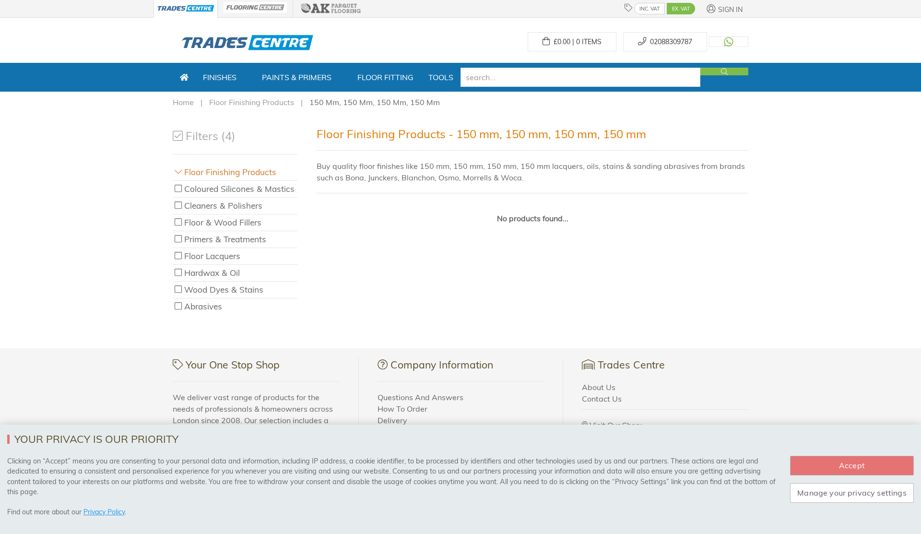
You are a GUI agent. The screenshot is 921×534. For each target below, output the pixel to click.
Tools (440, 77)
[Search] (724, 71)
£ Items (576, 41)
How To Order (402, 409)
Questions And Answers (420, 397)
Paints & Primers (296, 77)
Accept (852, 465)
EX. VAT (681, 8)
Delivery (392, 420)
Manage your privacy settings (851, 493)
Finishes (219, 77)
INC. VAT (649, 8)
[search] (580, 77)
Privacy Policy (104, 512)
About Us (598, 387)
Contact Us (602, 398)
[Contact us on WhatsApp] (728, 41)
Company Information (441, 364)
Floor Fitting (385, 77)
